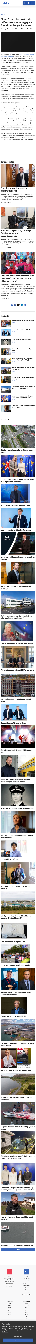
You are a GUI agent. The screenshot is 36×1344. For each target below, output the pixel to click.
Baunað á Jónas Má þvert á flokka (21, 330)
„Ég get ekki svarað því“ (10, 859)
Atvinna (26, 1307)
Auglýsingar (26, 1280)
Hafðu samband (26, 1282)
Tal (26, 1318)
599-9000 (10, 1286)
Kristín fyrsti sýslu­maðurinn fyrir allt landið (17, 808)
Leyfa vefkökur (18, 1340)
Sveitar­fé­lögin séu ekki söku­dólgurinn (15, 505)
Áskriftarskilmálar (26, 1285)
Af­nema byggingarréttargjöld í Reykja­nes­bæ (17, 670)
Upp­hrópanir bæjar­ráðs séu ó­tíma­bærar (16, 530)
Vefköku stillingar (18, 1336)
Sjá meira (18, 1249)
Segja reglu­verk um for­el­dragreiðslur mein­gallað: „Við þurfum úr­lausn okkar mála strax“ (17, 278)
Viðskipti (9, 1305)
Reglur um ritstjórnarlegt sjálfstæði (9, 1279)
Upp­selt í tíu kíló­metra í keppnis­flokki (15, 965)
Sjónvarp (9, 1312)
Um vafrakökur (27, 1293)
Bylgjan (26, 1312)
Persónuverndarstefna (9, 1281)
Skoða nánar (5, 1332)
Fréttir (9, 1303)
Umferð (26, 1289)
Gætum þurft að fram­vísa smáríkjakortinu (17, 644)
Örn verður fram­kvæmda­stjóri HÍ (13, 1016)
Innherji (26, 1303)
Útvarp (9, 1314)
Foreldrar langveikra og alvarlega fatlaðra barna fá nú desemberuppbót (16, 233)
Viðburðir (27, 1309)
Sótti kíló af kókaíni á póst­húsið (13, 942)
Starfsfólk (27, 1287)
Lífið (9, 1309)
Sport (9, 1307)
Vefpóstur (27, 1291)
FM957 (26, 1314)
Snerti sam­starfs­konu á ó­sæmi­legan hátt (23, 320)
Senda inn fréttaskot (26, 1294)
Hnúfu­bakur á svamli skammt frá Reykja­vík (17, 1245)
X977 (27, 1316)
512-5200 (27, 1278)
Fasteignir (27, 1305)
